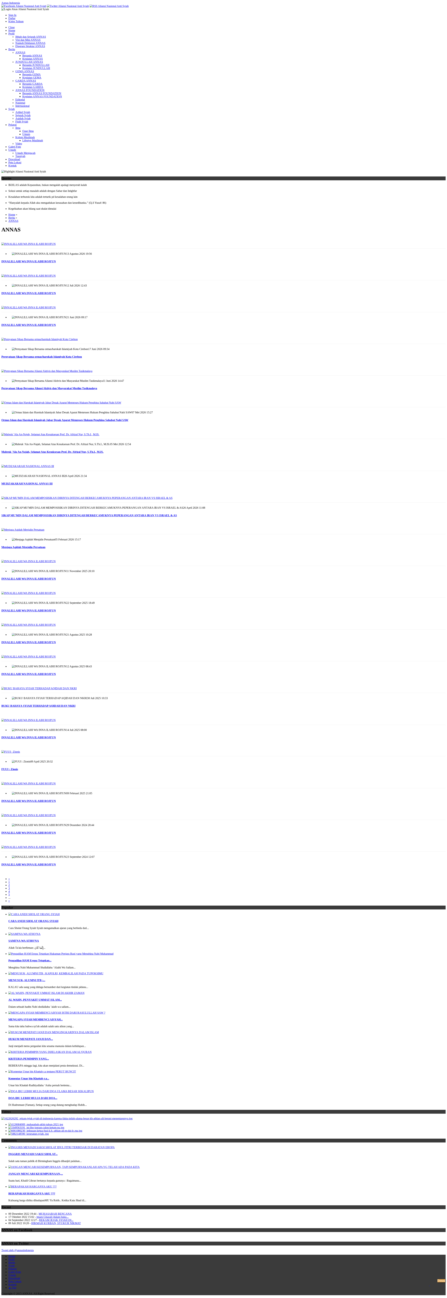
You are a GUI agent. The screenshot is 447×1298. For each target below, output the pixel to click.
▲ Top (12, 1287)
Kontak (12, 165)
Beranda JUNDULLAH (35, 65)
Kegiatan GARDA (32, 87)
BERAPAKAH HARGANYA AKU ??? (31, 1193)
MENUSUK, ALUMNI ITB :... (26, 980)
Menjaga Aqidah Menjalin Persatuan (23, 547)
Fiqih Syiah (21, 121)
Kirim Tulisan (16, 21)
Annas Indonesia (10, 2)
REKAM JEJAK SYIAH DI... (56, 1220)
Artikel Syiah (22, 112)
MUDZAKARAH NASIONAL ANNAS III (27, 483)
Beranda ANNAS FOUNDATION (41, 93)
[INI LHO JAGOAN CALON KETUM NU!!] (36, 1127)
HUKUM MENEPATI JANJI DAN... (30, 1039)
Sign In (12, 15)
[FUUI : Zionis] (223, 751)
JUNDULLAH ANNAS (29, 61)
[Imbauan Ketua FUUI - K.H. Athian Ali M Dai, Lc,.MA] (45, 1130)
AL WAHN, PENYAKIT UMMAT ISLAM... (35, 999)
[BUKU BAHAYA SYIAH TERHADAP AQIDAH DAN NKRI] (223, 688)
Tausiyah (20, 156)
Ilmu (17, 127)
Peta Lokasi (14, 162)
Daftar (11, 18)
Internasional (22, 105)
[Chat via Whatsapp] (429, 1289)
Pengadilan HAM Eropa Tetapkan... (30, 960)
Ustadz (12, 149)
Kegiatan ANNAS (32, 58)
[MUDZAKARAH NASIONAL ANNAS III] (223, 466)
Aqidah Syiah (23, 118)
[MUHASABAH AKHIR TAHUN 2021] (35, 1124)
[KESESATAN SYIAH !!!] (28, 1133)
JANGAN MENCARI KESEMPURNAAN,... (35, 1173)
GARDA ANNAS (25, 80)
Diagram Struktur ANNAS (30, 46)
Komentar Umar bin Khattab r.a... (28, 1078)
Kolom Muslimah (25, 137)
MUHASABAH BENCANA (55, 1213)
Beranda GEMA (31, 74)
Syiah (11, 109)
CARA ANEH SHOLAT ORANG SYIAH (33, 921)
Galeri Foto (14, 146)
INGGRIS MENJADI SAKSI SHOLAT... (33, 1154)
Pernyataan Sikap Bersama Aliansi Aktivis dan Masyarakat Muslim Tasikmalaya (49, 388)
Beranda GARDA (32, 83)
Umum (26, 134)
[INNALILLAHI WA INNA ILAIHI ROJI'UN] (223, 244)
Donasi (441, 1280)
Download (14, 159)
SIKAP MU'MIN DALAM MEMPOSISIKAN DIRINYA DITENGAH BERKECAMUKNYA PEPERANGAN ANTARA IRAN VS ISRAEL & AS (89, 515)
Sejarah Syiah (23, 115)
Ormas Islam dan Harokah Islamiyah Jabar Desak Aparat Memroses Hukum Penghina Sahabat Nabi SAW (64, 420)
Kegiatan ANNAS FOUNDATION (42, 96)
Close (11, 27)
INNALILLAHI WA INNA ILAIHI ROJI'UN (28, 261)
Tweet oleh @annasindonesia (17, 1250)
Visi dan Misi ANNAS (28, 39)
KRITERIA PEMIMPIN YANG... (28, 1058)
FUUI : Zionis (9, 769)
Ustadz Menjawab (25, 153)
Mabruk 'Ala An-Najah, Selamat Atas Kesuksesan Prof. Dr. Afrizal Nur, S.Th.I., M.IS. (52, 451)
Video (18, 143)
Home (11, 30)
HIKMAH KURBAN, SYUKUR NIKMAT (56, 1223)
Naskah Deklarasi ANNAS (30, 43)
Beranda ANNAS (32, 55)
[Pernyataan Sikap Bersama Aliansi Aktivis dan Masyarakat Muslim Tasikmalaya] (223, 371)
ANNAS (20, 52)
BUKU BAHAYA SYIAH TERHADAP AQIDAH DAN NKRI (38, 705)
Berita (11, 49)
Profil (11, 33)
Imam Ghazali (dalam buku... (52, 1216)
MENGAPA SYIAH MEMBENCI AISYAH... (35, 1019)
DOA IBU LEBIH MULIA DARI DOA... (32, 1098)
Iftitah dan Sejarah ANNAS (30, 36)
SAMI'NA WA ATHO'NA (23, 940)
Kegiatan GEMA (31, 77)
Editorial (20, 99)
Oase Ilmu (28, 131)
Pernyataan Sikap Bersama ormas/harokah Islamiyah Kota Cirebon (41, 356)
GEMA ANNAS (24, 71)
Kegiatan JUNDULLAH (36, 68)
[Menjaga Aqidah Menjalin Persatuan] (223, 529)
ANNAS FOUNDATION (30, 90)
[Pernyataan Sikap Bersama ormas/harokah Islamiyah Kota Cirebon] (223, 339)
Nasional (20, 102)
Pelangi (12, 124)
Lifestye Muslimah (32, 140)
